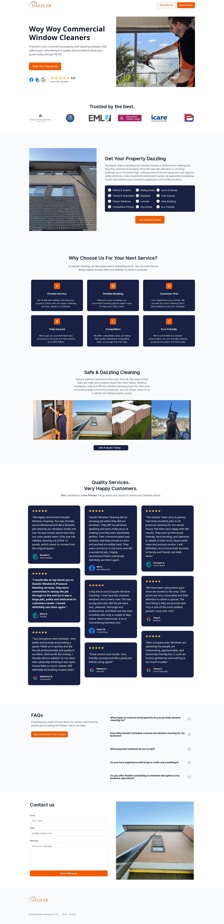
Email (32, 828)
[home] (40, 5)
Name (32, 815)
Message (34, 840)
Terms (64, 914)
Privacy (72, 914)
